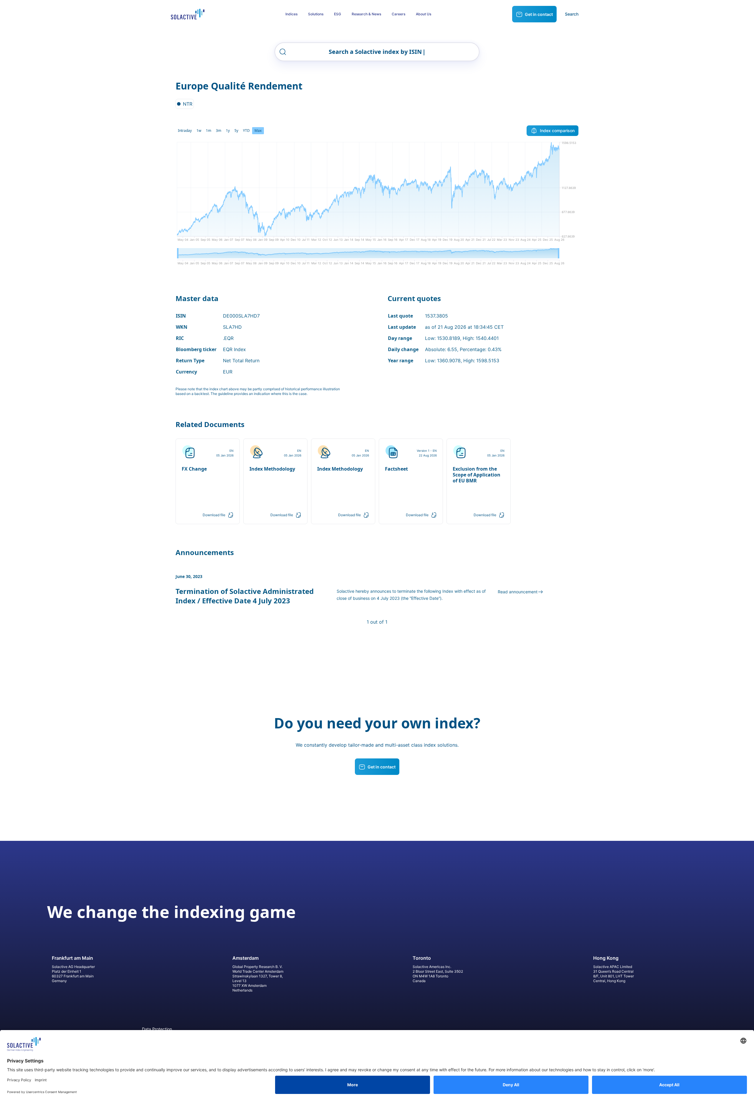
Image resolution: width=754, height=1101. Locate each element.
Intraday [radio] (185, 130)
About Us (423, 14)
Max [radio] (258, 130)
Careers (398, 14)
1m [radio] (208, 130)
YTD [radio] (246, 130)
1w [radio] (198, 130)
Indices (291, 14)
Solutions (315, 14)
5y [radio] (236, 130)
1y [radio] (228, 130)
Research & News (366, 14)
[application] (377, 194)
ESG (337, 14)
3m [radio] (218, 130)
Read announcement (518, 591)
